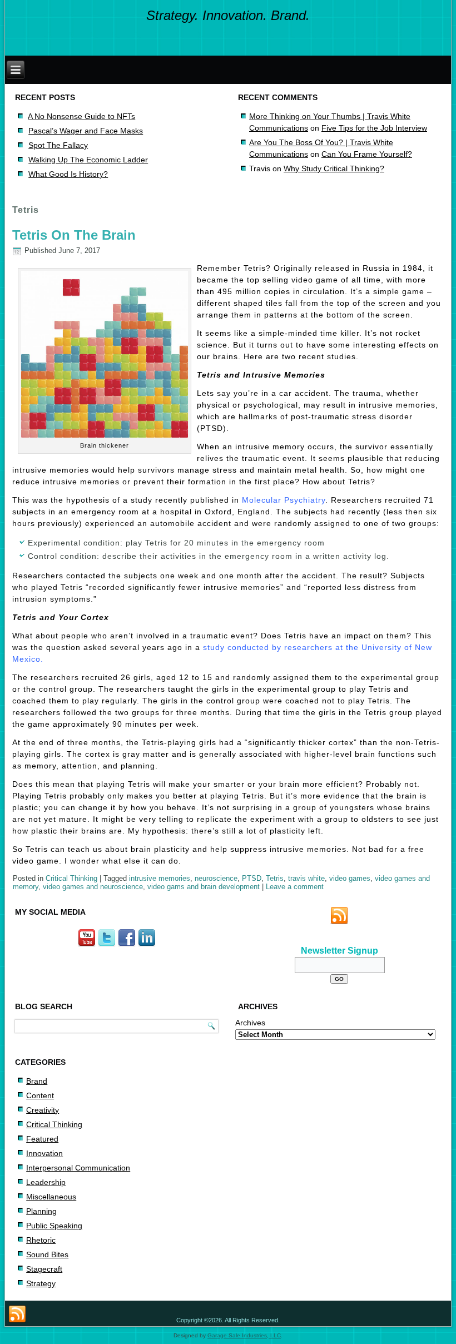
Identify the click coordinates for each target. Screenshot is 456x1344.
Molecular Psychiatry (283, 499)
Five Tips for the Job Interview (374, 127)
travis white (306, 878)
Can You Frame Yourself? (366, 154)
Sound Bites (47, 1254)
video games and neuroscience (93, 886)
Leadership (46, 1182)
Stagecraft (44, 1268)
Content (40, 1095)
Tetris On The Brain (74, 234)
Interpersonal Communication (78, 1167)
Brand (36, 1081)
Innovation (44, 1153)
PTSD (251, 878)
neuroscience (216, 878)
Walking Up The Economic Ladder (88, 159)
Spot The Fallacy (58, 145)
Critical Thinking (71, 878)
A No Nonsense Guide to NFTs (81, 116)
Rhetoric (41, 1240)
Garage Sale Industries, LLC (244, 1335)
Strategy (41, 1283)
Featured (42, 1138)
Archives (250, 1022)
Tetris (275, 878)
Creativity (42, 1109)
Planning (41, 1211)
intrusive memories (159, 878)
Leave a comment (295, 886)
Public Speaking (54, 1225)
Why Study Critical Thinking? (334, 168)
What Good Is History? (68, 174)
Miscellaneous (51, 1196)
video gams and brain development (203, 886)
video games (349, 878)
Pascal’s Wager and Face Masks (85, 130)
